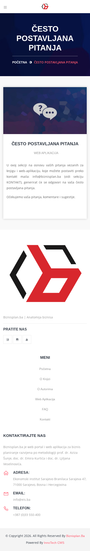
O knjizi (45, 379)
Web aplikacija (45, 153)
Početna (19, 62)
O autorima (45, 389)
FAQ (45, 409)
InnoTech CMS (54, 542)
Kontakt (45, 419)
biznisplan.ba (75, 536)
